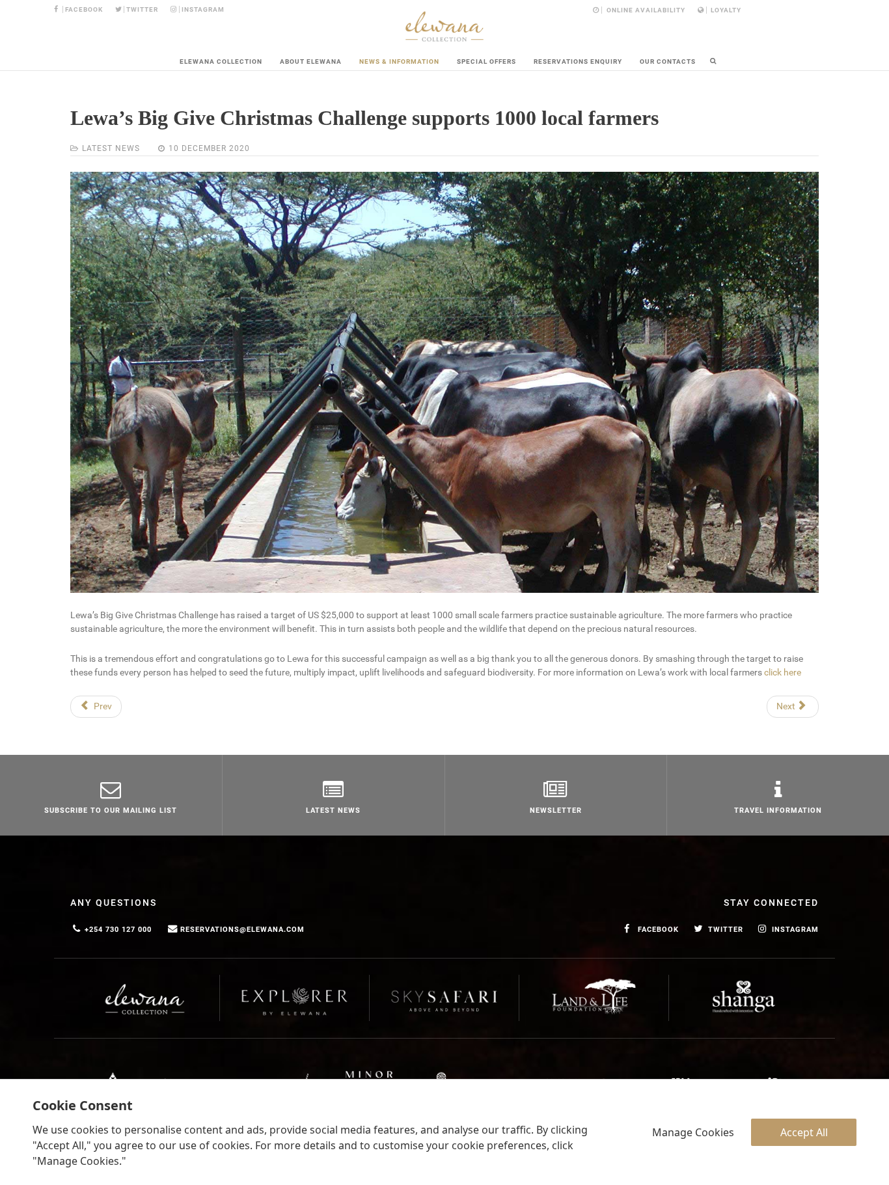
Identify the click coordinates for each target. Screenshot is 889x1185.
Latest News (111, 148)
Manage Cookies (693, 1132)
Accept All (804, 1132)
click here (782, 672)
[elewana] (444, 26)
